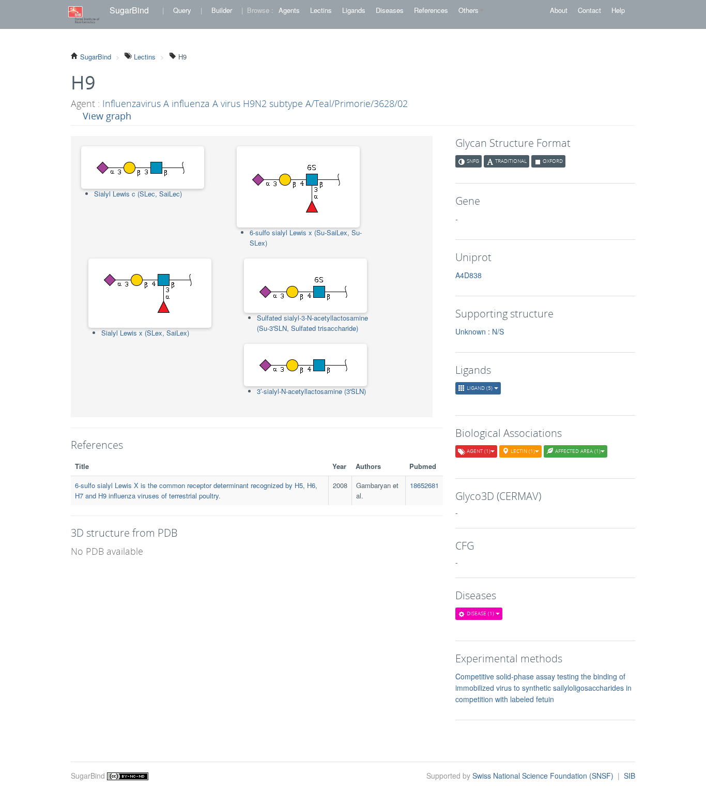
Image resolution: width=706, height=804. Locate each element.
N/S (498, 331)
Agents (289, 10)
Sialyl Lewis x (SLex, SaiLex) (145, 333)
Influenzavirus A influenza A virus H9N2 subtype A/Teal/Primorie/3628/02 (255, 103)
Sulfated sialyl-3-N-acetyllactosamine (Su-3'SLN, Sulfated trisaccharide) (312, 323)
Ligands (353, 10)
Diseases (390, 10)
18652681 (424, 485)
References (431, 10)
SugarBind (129, 10)
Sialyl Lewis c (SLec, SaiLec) (138, 194)
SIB (629, 775)
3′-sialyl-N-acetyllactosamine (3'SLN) (311, 391)
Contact (589, 10)
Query (182, 10)
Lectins (321, 10)
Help (618, 10)
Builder (221, 10)
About (558, 10)
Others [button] (468, 10)
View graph (107, 116)
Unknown (470, 331)
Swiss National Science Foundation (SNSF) (544, 775)
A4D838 (468, 275)
